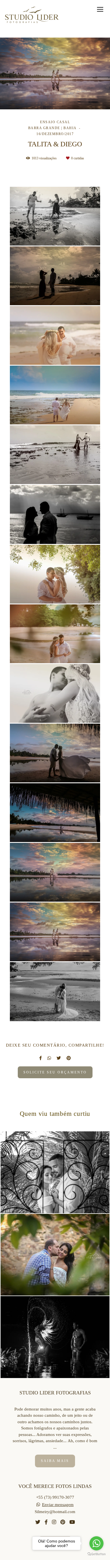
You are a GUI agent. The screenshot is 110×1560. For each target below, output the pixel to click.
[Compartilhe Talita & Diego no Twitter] (59, 1058)
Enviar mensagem (58, 1505)
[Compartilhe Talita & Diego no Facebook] (40, 1058)
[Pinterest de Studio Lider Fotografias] (62, 1522)
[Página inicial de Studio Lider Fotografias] (32, 15)
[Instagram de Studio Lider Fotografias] (54, 1522)
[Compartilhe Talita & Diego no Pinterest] (69, 1058)
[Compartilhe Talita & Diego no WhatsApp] (49, 1058)
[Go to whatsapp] (96, 1543)
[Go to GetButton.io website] (96, 1554)
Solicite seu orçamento (55, 1072)
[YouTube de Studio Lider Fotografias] (72, 1522)
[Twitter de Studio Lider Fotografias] (37, 1522)
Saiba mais (55, 1461)
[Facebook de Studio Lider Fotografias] (46, 1522)
